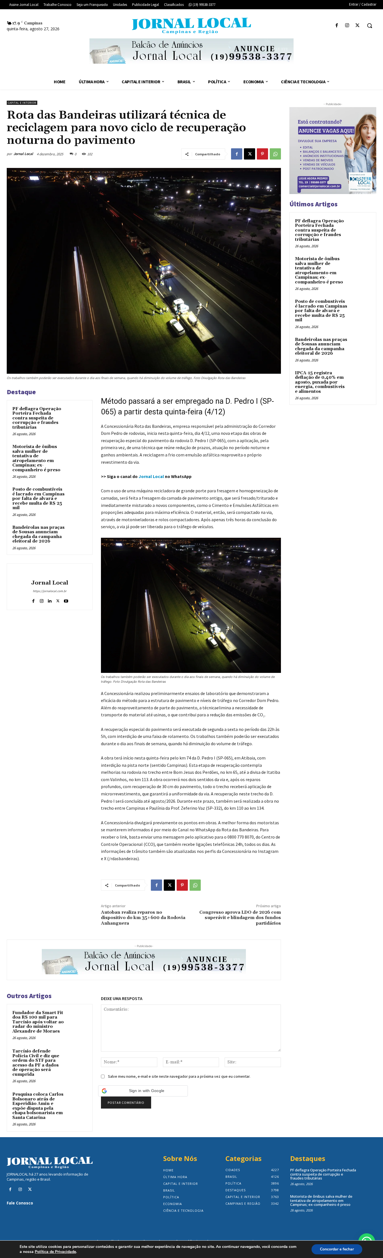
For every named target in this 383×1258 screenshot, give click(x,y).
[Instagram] (347, 25)
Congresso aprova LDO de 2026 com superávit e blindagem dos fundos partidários (240, 918)
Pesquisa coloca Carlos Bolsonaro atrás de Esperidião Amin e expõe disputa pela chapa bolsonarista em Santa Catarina (37, 1106)
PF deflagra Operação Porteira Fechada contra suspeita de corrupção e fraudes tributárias (36, 418)
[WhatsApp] (275, 154)
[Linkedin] (50, 600)
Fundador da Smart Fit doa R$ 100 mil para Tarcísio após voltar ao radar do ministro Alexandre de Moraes (38, 1022)
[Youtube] (66, 600)
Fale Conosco (20, 1203)
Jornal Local (23, 153)
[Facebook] (336, 25)
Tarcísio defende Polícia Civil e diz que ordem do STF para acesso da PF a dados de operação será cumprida (35, 1063)
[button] (369, 25)
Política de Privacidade (55, 1251)
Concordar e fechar (337, 1249)
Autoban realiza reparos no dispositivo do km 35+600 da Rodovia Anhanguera (143, 918)
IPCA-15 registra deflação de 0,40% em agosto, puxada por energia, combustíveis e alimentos (320, 382)
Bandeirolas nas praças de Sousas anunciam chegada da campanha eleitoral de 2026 (38, 534)
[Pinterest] (262, 154)
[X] (357, 25)
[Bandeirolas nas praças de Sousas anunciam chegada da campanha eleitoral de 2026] (77, 534)
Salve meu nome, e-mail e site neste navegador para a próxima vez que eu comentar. (179, 1076)
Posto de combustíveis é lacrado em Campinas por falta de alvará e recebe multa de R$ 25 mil (38, 499)
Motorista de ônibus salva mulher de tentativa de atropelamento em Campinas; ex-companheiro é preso (36, 458)
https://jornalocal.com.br (49, 591)
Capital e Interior (22, 103)
